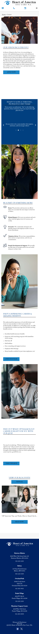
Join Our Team (11, 359)
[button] (37, 8)
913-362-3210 (19, 561)
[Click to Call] (14, 8)
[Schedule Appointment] (25, 8)
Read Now (19, 522)
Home (4, 14)
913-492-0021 (19, 588)
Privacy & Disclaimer (19, 622)
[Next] (35, 125)
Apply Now (11, 72)
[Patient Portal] (3, 8)
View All (19, 482)
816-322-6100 (19, 574)
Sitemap (19, 623)
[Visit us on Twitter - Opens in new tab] (22, 629)
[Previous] (3, 125)
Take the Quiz (11, 463)
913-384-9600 (19, 614)
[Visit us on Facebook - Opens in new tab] (17, 629)
